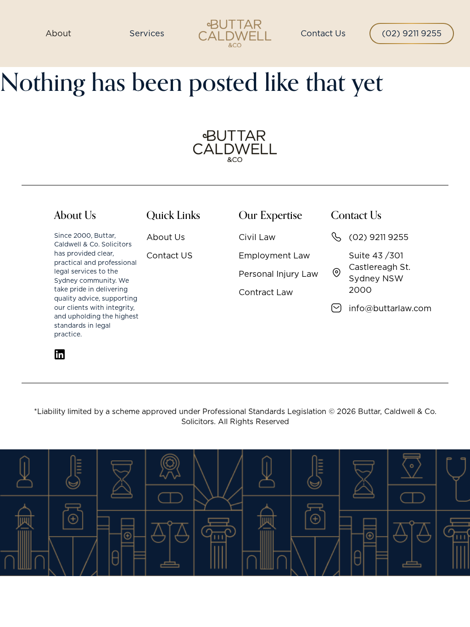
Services (146, 33)
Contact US (169, 255)
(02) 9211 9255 (412, 33)
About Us (165, 237)
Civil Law (257, 237)
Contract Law (266, 292)
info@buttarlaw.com (382, 308)
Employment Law (274, 255)
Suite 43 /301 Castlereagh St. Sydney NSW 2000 (379, 273)
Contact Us (323, 33)
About (58, 33)
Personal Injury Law (279, 274)
